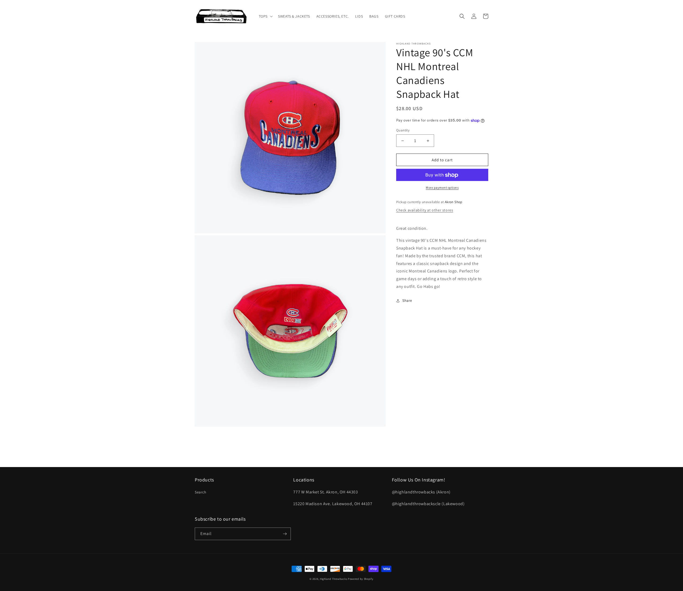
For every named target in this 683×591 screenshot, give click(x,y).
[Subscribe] (285, 534)
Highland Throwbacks (333, 579)
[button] (265, 16)
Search (201, 492)
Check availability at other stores (424, 210)
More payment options (442, 188)
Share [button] (407, 300)
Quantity (403, 130)
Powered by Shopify (361, 579)
